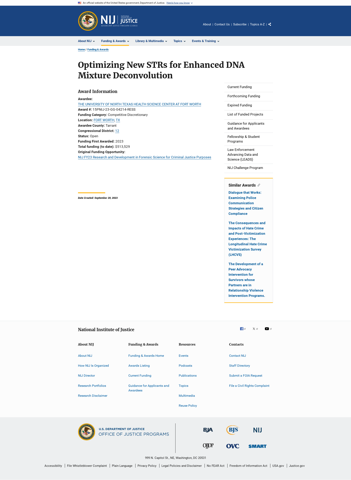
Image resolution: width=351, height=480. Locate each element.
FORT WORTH (104, 120)
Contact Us (222, 24)
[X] (256, 331)
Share (273, 27)
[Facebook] (244, 331)
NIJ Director (86, 375)
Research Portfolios (92, 385)
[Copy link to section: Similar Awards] (258, 185)
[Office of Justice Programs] (88, 21)
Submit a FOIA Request (245, 375)
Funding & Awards (98, 49)
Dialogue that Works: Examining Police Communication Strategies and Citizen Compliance (246, 203)
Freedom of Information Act (248, 466)
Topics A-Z (257, 24)
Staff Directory (239, 366)
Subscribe (240, 24)
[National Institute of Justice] (258, 433)
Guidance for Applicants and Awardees (148, 388)
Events (183, 355)
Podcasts (185, 366)
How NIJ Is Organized (93, 366)
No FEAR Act (215, 466)
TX (118, 120)
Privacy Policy (147, 466)
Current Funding (139, 375)
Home (81, 49)
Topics (183, 385)
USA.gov (278, 466)
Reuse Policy (188, 406)
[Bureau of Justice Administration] (208, 433)
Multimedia (187, 396)
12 (117, 131)
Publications (188, 375)
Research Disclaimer (92, 396)
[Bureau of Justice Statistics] (232, 435)
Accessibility (53, 466)
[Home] (119, 20)
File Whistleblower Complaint (87, 466)
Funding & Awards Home (146, 355)
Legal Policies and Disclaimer (181, 466)
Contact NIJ (237, 355)
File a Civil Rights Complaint (249, 385)
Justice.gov (297, 466)
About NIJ (85, 355)
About (207, 24)
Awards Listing (139, 366)
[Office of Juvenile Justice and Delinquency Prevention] (208, 449)
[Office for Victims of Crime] (232, 449)
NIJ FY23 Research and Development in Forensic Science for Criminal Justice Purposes (144, 157)
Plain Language (122, 466)
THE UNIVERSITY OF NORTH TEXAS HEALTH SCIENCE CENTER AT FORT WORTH (139, 104)
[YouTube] (268, 331)
